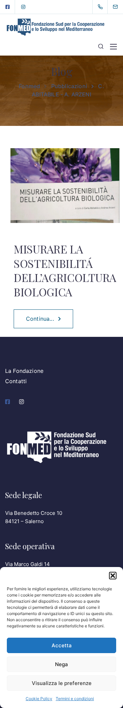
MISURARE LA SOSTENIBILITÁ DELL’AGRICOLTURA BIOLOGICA (65, 270)
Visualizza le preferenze (62, 683)
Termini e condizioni (75, 698)
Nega (61, 664)
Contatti (16, 381)
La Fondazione (24, 370)
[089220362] (102, 7)
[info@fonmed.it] (119, 7)
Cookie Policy (39, 698)
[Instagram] (23, 7)
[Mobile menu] (113, 46)
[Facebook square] (7, 7)
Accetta (62, 645)
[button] (112, 575)
